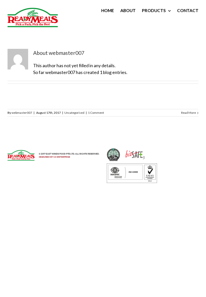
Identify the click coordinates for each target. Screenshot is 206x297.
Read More (188, 113)
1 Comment (96, 113)
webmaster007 (22, 113)
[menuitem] (110, 10)
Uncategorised (74, 113)
